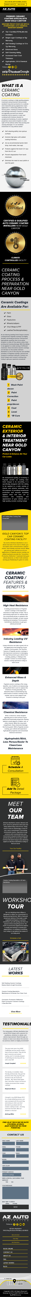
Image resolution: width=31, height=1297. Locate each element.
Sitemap (5, 1293)
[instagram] (12, 67)
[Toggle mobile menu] (27, 9)
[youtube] (16, 67)
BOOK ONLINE (8, 1249)
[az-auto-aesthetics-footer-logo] (15, 1216)
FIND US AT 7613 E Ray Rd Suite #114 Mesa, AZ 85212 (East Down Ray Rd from (16, 1125)
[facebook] (9, 67)
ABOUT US (7, 1256)
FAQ (4, 1259)
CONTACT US (7, 1252)
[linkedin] (23, 1224)
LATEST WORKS (8, 1263)
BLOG (5, 1266)
